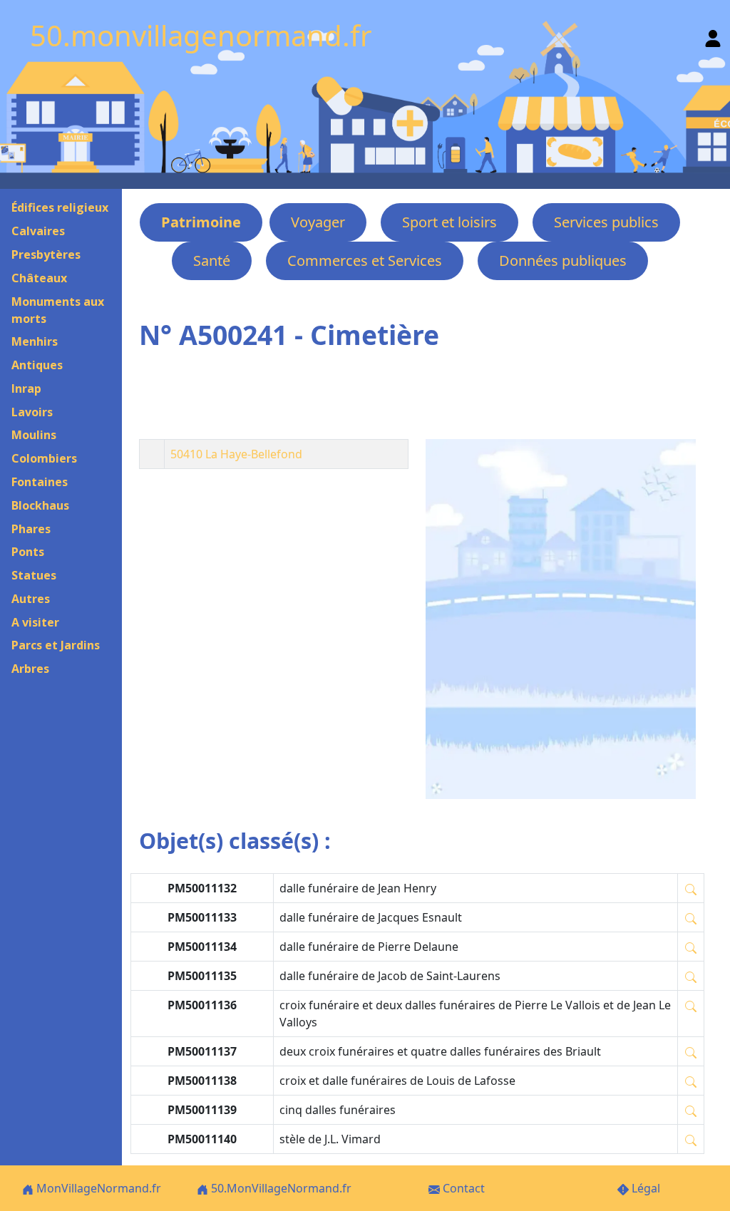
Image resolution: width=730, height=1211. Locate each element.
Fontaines (39, 482)
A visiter (35, 622)
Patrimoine (201, 222)
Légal (644, 1188)
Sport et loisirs (449, 222)
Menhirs (34, 341)
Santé (211, 260)
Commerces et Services (364, 260)
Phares (31, 529)
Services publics (606, 222)
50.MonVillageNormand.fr (279, 1188)
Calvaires (38, 231)
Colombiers (44, 458)
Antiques (37, 365)
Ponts (27, 552)
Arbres (30, 668)
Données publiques (563, 260)
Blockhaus (40, 505)
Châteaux (39, 278)
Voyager (318, 222)
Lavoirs (32, 412)
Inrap (26, 388)
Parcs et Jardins (55, 645)
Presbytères (46, 254)
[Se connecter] (712, 35)
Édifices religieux (59, 207)
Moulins (33, 435)
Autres (30, 599)
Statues (33, 575)
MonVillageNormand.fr (97, 1188)
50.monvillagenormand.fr (201, 35)
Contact (462, 1188)
